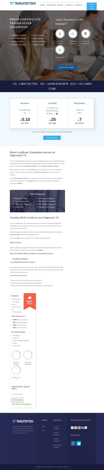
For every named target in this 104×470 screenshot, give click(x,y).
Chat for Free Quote (92, 6)
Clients (44, 426)
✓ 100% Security (16, 312)
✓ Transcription (15, 335)
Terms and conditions (62, 467)
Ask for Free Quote (66, 67)
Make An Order (52, 138)
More (40, 250)
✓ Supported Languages (19, 322)
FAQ (43, 430)
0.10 (25, 121)
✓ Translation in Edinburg (19, 259)
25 (52, 121)
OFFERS (60, 5)
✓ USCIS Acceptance (19, 327)
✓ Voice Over (15, 338)
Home (42, 5)
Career (78, 5)
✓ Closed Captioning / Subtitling (20, 340)
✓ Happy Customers (19, 319)
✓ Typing (14, 343)
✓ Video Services (16, 345)
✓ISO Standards (15, 299)
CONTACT (69, 5)
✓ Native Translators (19, 325)
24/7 (18, 238)
